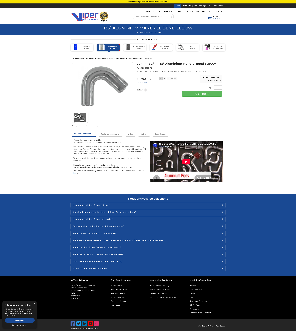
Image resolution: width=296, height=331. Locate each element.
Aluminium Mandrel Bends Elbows (99, 59)
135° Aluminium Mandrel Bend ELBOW (128, 59)
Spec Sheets (160, 134)
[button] (148, 205)
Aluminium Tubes (77, 59)
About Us (156, 11)
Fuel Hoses (115, 305)
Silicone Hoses (116, 286)
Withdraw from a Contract (200, 313)
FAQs (192, 297)
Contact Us (218, 11)
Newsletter (187, 6)
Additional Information (84, 134)
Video (130, 134)
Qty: (210, 87)
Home (147, 11)
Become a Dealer (216, 6)
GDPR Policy (195, 305)
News (192, 293)
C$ (175, 78)
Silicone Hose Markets (159, 293)
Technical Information (110, 134)
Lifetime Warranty (197, 289)
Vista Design (220, 326)
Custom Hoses (168, 11)
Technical (189, 11)
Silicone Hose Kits (118, 297)
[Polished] (146, 90)
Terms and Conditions (198, 301)
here (75, 173)
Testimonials (206, 11)
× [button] (34, 303)
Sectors (180, 11)
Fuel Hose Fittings (118, 301)
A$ (172, 78)
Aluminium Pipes (118, 293)
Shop (178, 6)
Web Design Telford (205, 326)
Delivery (143, 134)
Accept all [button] (19, 320)
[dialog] (19, 315)
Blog (197, 11)
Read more (20, 316)
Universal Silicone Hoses (160, 289)
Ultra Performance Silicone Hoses (163, 297)
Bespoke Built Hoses (119, 289)
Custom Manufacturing (159, 286)
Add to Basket (202, 94)
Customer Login (200, 6)
